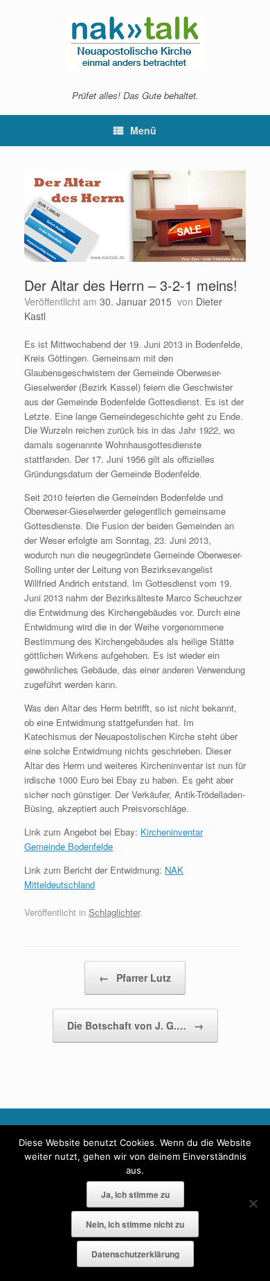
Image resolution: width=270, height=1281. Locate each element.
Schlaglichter (114, 912)
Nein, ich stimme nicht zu (135, 1224)
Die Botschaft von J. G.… (135, 1025)
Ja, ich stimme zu (135, 1194)
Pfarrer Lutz (135, 977)
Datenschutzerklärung (135, 1254)
